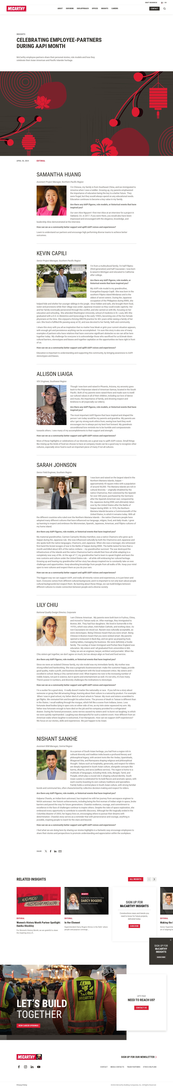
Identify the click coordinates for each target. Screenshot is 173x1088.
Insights (104, 8)
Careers (114, 8)
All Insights (135, 879)
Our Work (70, 8)
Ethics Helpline (149, 1067)
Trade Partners (133, 1067)
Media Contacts (117, 1067)
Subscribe (134, 926)
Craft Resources (151, 2)
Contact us (141, 1008)
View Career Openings (28, 1025)
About (60, 8)
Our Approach (83, 8)
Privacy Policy (22, 1085)
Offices (95, 8)
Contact (154, 9)
